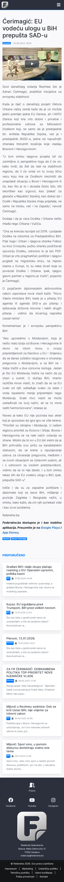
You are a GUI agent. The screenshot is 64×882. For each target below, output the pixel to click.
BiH (8, 578)
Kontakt (44, 876)
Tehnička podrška (20, 872)
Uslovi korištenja (44, 872)
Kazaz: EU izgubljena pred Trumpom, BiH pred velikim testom (30, 606)
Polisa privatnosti (25, 876)
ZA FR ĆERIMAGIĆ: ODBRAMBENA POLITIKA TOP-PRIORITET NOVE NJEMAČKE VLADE (30, 672)
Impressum (11, 868)
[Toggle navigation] (58, 5)
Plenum (10, 642)
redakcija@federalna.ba (32, 855)
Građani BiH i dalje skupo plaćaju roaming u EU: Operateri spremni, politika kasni (29, 570)
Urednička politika (48, 868)
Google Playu (50, 527)
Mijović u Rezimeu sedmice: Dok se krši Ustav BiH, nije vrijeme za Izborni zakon (31, 710)
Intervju (10, 680)
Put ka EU (6, 43)
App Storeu (10, 532)
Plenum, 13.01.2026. (20, 638)
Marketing (28, 868)
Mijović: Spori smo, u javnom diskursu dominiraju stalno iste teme (28, 748)
